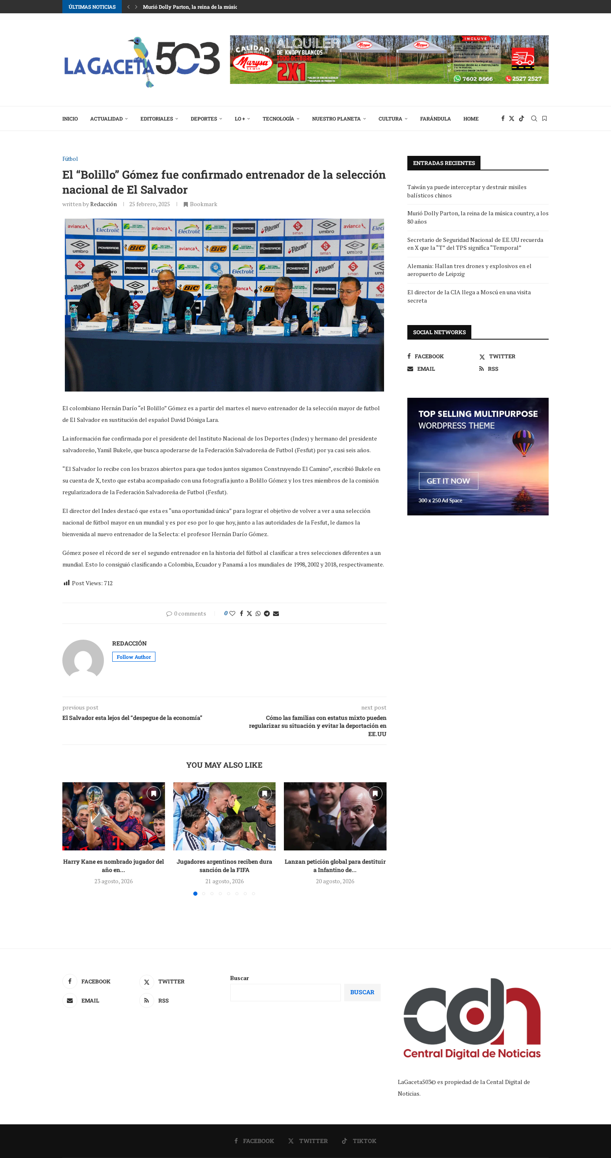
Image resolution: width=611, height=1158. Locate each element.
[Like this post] (232, 613)
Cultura (390, 118)
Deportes (204, 118)
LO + (240, 118)
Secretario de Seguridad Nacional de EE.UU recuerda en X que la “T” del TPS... (234, 6)
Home (471, 118)
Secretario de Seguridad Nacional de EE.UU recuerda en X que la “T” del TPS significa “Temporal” (475, 244)
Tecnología (278, 118)
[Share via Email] (276, 613)
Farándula (435, 118)
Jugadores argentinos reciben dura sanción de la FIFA (224, 865)
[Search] (534, 118)
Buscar (239, 978)
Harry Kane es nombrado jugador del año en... (113, 865)
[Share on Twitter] (249, 613)
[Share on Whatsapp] (258, 613)
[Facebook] (503, 118)
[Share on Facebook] (241, 613)
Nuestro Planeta (336, 118)
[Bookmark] (544, 118)
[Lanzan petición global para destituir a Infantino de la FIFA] (335, 816)
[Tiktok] (522, 118)
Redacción (103, 204)
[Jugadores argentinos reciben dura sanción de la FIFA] (224, 816)
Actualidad (106, 118)
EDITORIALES (156, 118)
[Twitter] (512, 118)
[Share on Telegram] (267, 613)
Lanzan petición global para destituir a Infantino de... (335, 865)
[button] (128, 6)
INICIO (70, 118)
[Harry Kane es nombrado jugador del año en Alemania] (113, 816)
